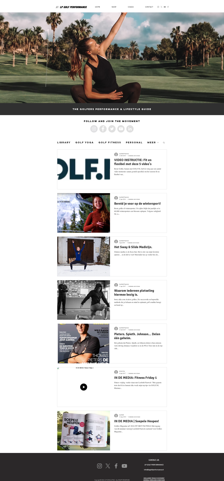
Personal (134, 142)
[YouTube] (165, 7)
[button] (114, 7)
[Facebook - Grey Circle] (103, 129)
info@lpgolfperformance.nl (154, 470)
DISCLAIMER (147, 478)
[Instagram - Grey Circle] (94, 129)
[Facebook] (168, 7)
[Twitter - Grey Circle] (112, 129)
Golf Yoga (84, 142)
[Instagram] (99, 466)
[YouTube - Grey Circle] (121, 129)
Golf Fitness (109, 142)
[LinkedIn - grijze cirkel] (130, 129)
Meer (151, 142)
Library (64, 142)
